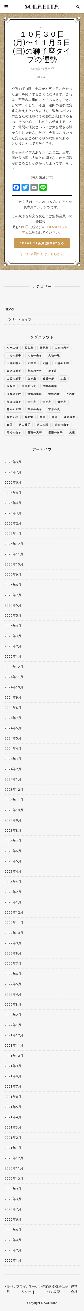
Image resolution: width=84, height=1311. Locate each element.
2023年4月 (12, 871)
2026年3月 (12, 513)
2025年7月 (12, 595)
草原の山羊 (35, 409)
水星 (63, 378)
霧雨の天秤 (35, 432)
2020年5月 (12, 1229)
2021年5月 (12, 1106)
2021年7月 (12, 1086)
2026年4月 (12, 502)
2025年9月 (12, 574)
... (42, 26)
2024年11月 (13, 677)
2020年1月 (12, 1260)
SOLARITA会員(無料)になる (42, 243)
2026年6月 (12, 482)
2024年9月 (12, 697)
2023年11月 (13, 799)
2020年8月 (12, 1199)
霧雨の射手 (55, 432)
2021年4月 (12, 1117)
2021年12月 (13, 1035)
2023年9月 (12, 820)
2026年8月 (12, 462)
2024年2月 (12, 769)
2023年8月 (12, 830)
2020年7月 (12, 1209)
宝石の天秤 (35, 370)
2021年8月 (12, 1076)
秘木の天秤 (14, 409)
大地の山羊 (35, 355)
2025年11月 (13, 554)
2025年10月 (13, 564)
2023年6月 (12, 851)
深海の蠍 (54, 393)
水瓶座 (11, 386)
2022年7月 (12, 963)
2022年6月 (12, 973)
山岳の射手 (14, 378)
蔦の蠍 (29, 417)
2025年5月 (12, 615)
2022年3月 (12, 1004)
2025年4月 (12, 625)
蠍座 (55, 417)
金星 (10, 424)
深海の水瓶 (35, 393)
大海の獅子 (14, 363)
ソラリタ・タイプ (17, 319)
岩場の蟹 (48, 378)
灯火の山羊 (14, 401)
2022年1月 (12, 1025)
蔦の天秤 (12, 417)
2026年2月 (12, 523)
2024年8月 (12, 707)
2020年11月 (13, 1168)
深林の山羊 (50, 386)
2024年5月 (12, 738)
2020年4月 (12, 1240)
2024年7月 (12, 717)
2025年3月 (12, 636)
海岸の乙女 (29, 386)
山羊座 (32, 378)
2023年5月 (12, 861)
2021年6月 (12, 1096)
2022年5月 (12, 984)
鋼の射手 (24, 424)
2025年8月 (12, 584)
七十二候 (12, 347)
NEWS (9, 309)
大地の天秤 (62, 347)
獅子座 (41, 77)
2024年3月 (12, 758)
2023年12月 (13, 789)
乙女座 (29, 347)
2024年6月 (12, 728)
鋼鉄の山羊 (62, 424)
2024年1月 (12, 779)
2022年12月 (13, 912)
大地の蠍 (54, 355)
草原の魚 (54, 409)
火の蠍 (70, 393)
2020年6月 (12, 1219)
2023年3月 (12, 881)
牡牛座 (32, 401)
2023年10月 (13, 810)
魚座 (72, 432)
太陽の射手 (14, 370)
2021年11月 (13, 1045)
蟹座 (42, 417)
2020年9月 (12, 1188)
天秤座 (32, 363)
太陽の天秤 (62, 363)
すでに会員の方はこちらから (42, 253)
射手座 (52, 370)
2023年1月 (12, 902)
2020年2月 (12, 1250)
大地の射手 (14, 355)
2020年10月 (13, 1178)
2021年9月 (12, 1066)
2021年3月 (12, 1127)
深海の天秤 (14, 393)
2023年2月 (12, 892)
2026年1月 (12, 533)
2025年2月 (12, 646)
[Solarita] (42, 7)
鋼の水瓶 (42, 424)
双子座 (44, 347)
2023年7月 (12, 840)
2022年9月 (12, 943)
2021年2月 (12, 1137)
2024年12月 (13, 666)
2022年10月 (13, 932)
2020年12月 (13, 1158)
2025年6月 (12, 605)
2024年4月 (12, 748)
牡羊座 (47, 401)
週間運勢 (69, 417)
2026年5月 (12, 492)
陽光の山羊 (14, 432)
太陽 (45, 363)
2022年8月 (12, 953)
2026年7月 (12, 472)
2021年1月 (12, 1147)
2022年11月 (13, 922)
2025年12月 (13, 543)
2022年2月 (12, 1014)
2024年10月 (13, 687)
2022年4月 (12, 994)
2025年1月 (12, 656)
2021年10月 (13, 1055)
